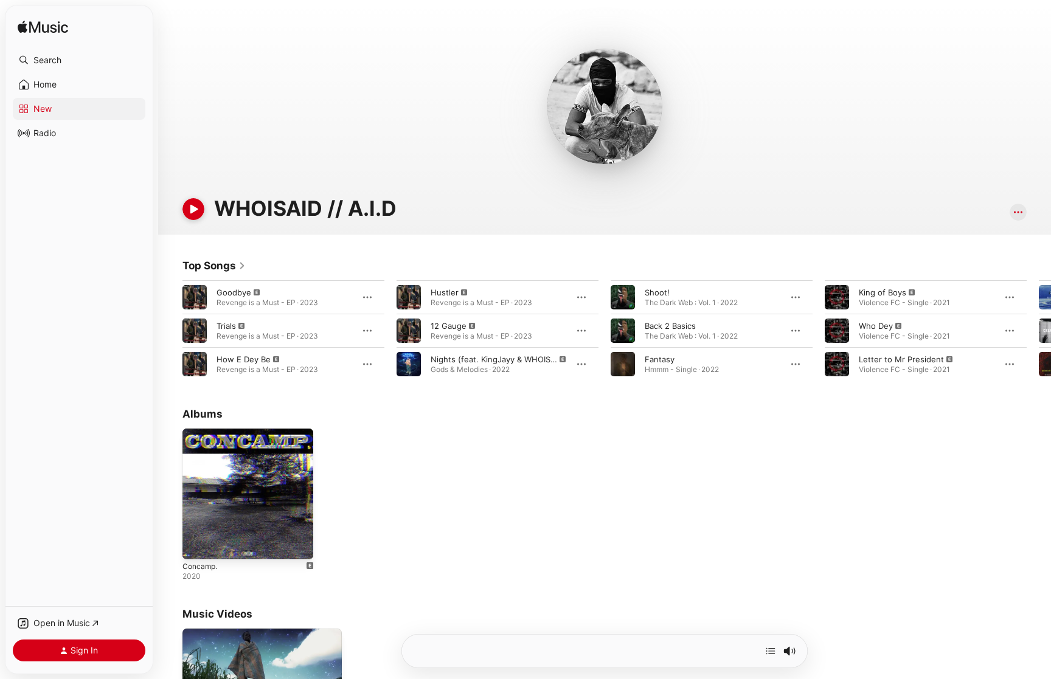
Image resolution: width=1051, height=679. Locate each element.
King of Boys (882, 292)
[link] (214, 265)
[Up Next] (770, 651)
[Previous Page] (170, 330)
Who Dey (876, 326)
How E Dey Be (244, 359)
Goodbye (234, 292)
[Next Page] (1038, 330)
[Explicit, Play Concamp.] (198, 544)
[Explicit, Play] (194, 297)
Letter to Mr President (901, 359)
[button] (79, 60)
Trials (226, 326)
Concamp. (201, 433)
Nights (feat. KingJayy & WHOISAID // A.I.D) (513, 359)
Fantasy (660, 359)
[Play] (193, 209)
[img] (43, 28)
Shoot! (657, 292)
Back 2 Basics (670, 326)
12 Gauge (449, 326)
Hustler (445, 292)
